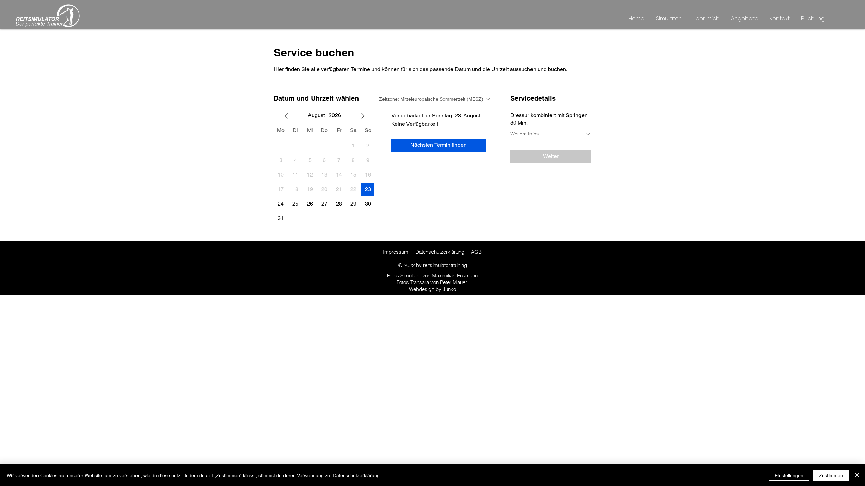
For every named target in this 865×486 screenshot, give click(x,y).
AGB (476, 252)
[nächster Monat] (363, 116)
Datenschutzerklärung (439, 252)
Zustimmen (831, 475)
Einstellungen (789, 475)
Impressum (396, 252)
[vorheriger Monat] (286, 116)
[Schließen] (857, 475)
